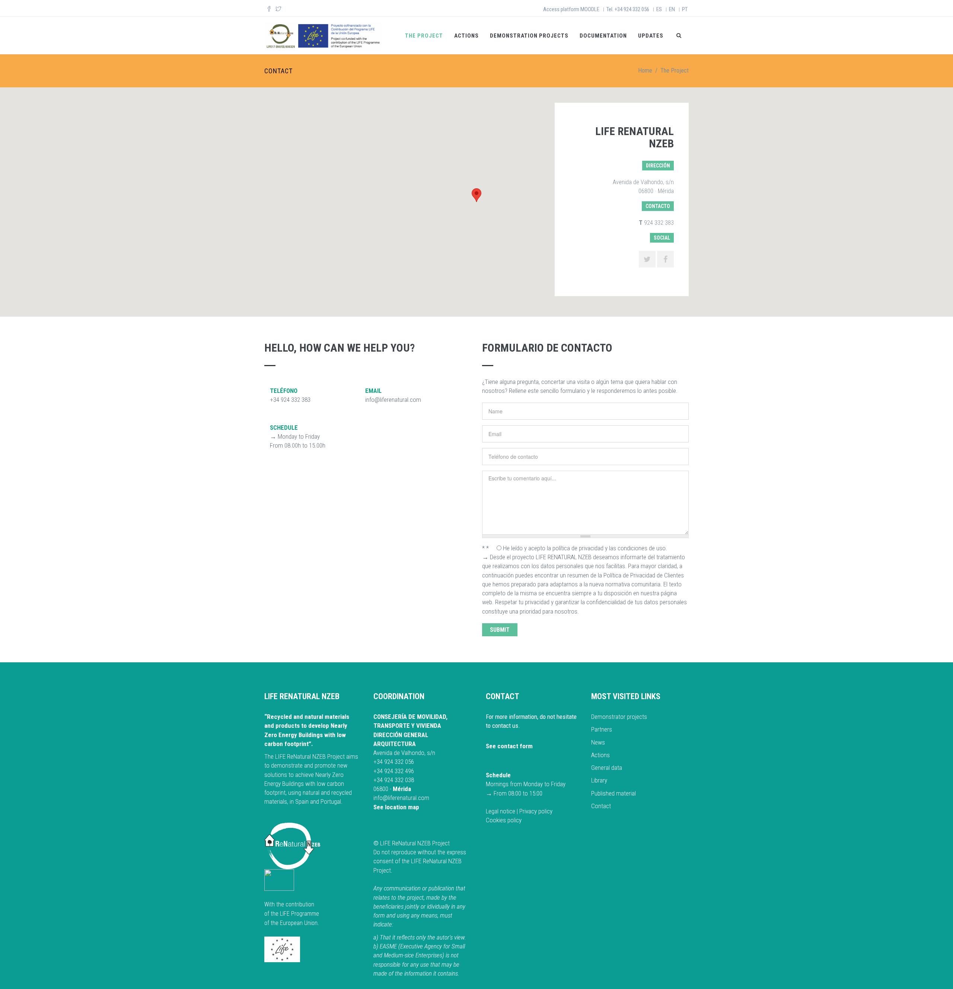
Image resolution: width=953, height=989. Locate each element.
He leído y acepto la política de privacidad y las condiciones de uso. (585, 548)
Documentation (603, 35)
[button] (476, 195)
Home (645, 70)
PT (685, 9)
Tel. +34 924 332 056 (627, 9)
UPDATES (650, 35)
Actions (466, 35)
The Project (424, 35)
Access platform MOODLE (571, 9)
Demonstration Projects (529, 35)
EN (672, 9)
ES (659, 9)
